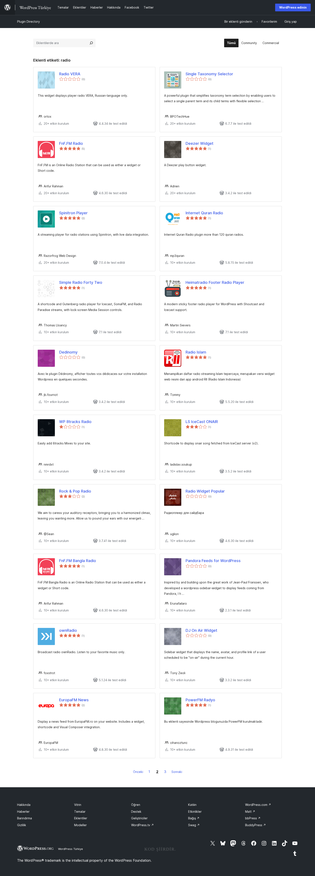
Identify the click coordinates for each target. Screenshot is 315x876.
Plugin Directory (28, 21)
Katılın (192, 804)
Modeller (80, 825)
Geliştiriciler (139, 818)
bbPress (253, 818)
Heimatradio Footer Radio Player (215, 282)
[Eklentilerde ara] (91, 43)
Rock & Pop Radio (75, 491)
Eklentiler (80, 818)
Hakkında (23, 804)
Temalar (80, 811)
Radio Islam (196, 352)
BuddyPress (255, 825)
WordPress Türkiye (70, 849)
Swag (194, 825)
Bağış (194, 818)
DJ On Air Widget (201, 630)
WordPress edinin (293, 7)
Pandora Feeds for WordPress (213, 560)
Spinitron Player (73, 213)
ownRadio (68, 630)
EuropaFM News (74, 700)
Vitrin (77, 804)
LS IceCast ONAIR (202, 421)
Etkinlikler (195, 811)
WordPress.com (258, 804)
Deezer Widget (199, 143)
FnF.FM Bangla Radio (77, 560)
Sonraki (176, 772)
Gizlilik (21, 825)
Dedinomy (68, 352)
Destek (136, 811)
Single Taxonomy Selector (209, 74)
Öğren (135, 804)
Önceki (138, 772)
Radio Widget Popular (205, 491)
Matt (250, 811)
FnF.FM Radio (71, 143)
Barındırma (24, 818)
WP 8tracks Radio (75, 421)
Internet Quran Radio (204, 213)
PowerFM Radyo (200, 700)
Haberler (23, 811)
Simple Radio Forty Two (80, 282)
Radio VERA (69, 74)
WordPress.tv (142, 825)
